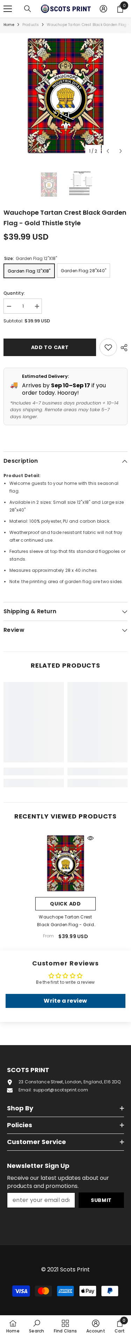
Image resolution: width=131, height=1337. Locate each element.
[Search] (27, 9)
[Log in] (103, 8)
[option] (65, 95)
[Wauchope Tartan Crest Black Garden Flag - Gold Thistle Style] (65, 863)
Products (30, 24)
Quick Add (65, 903)
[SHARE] (122, 347)
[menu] (7, 9)
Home (8, 24)
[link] (33, 771)
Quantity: (14, 293)
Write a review (65, 1001)
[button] (108, 151)
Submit (101, 1200)
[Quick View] (90, 838)
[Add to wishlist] (108, 347)
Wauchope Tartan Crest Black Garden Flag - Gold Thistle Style (65, 921)
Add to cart (48, 347)
